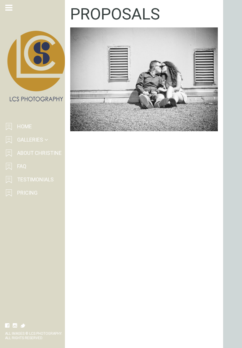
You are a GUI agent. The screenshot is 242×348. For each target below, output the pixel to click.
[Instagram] (15, 325)
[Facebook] (7, 325)
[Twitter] (22, 325)
